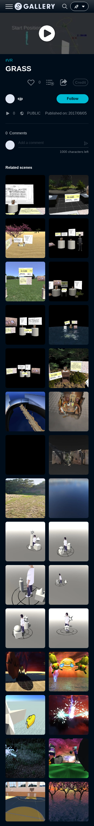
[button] (64, 6)
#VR (9, 60)
